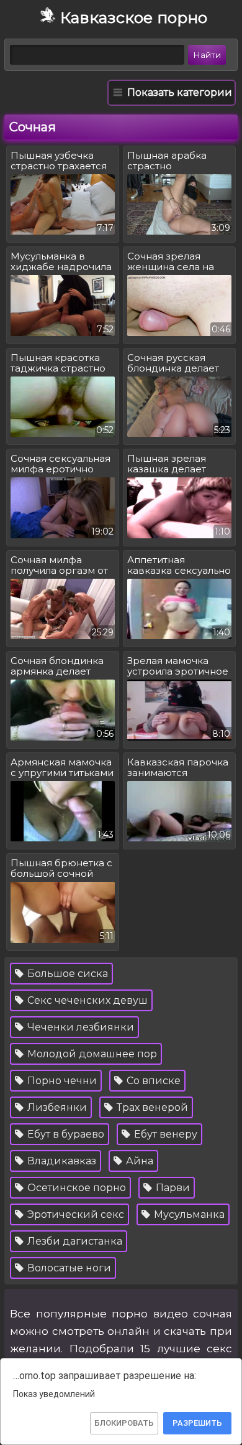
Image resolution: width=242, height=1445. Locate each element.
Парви (171, 1188)
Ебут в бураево (64, 1134)
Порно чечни (61, 1081)
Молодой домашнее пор (91, 1054)
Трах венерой (151, 1107)
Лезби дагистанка (73, 1241)
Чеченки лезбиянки (79, 1027)
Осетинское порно (75, 1188)
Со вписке (152, 1081)
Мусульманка (188, 1214)
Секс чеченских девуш (86, 1000)
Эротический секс (74, 1214)
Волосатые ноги (68, 1268)
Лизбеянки (56, 1107)
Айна (138, 1161)
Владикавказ (60, 1161)
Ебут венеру (164, 1134)
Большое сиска (66, 974)
